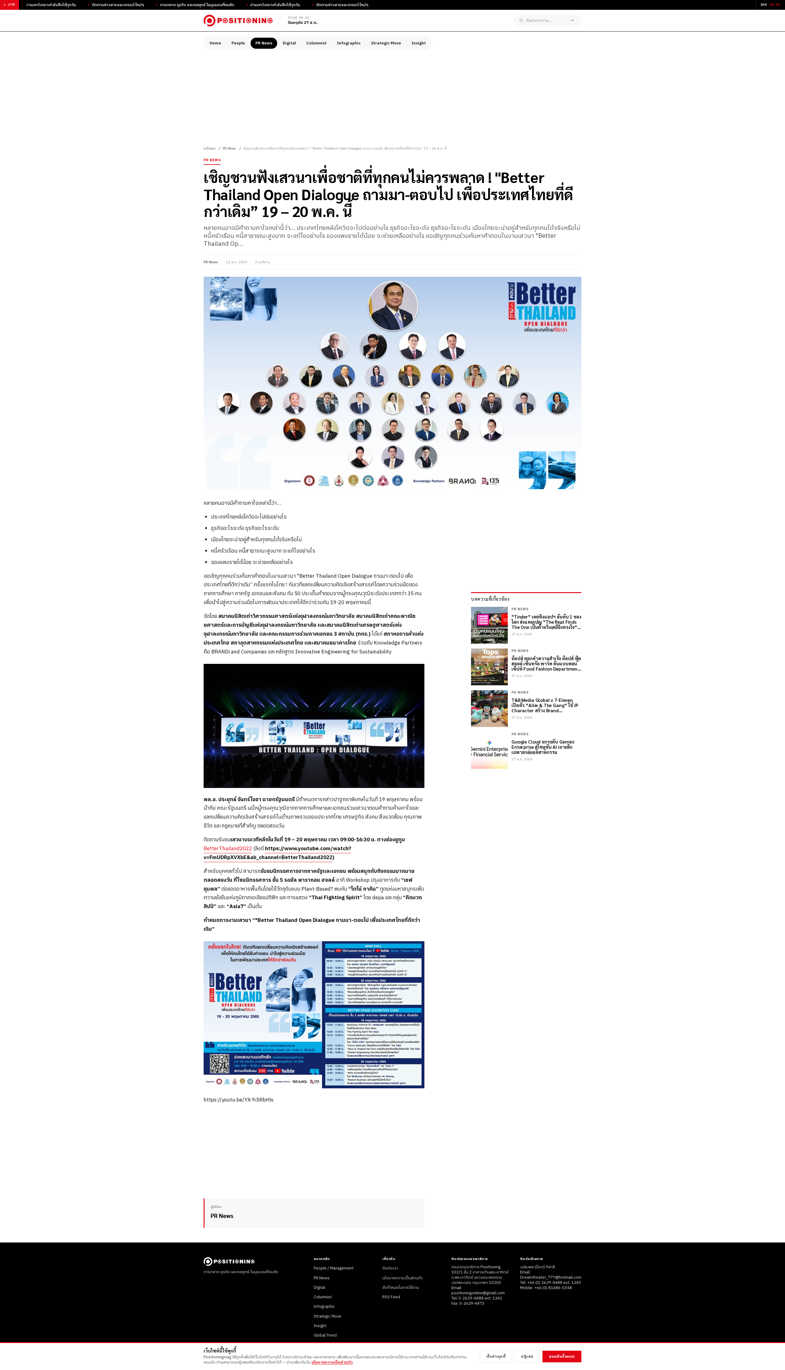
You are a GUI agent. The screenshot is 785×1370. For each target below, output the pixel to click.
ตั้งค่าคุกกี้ (496, 1356)
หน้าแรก (210, 148)
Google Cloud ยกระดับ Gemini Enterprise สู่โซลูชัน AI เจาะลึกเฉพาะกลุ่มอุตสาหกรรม (542, 747)
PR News (263, 43)
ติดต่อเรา (390, 1268)
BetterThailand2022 (228, 848)
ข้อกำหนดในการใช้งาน (400, 1287)
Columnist (316, 43)
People (238, 43)
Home (215, 43)
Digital (289, 43)
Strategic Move (386, 43)
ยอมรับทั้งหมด (562, 1356)
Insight (419, 43)
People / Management (334, 1268)
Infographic (349, 43)
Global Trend (325, 1335)
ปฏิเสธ (527, 1356)
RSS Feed (391, 1297)
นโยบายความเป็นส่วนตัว (402, 1278)
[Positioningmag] (238, 20)
